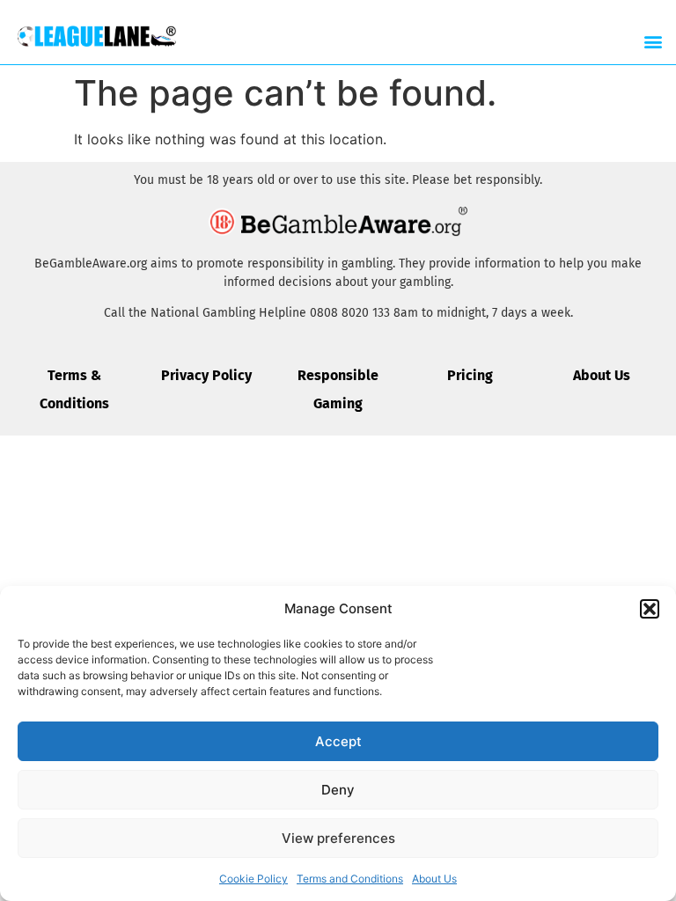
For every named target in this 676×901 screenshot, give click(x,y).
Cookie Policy (253, 878)
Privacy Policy (206, 375)
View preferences (338, 838)
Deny (338, 789)
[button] (649, 609)
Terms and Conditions (350, 878)
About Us (434, 878)
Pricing (470, 375)
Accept (338, 741)
